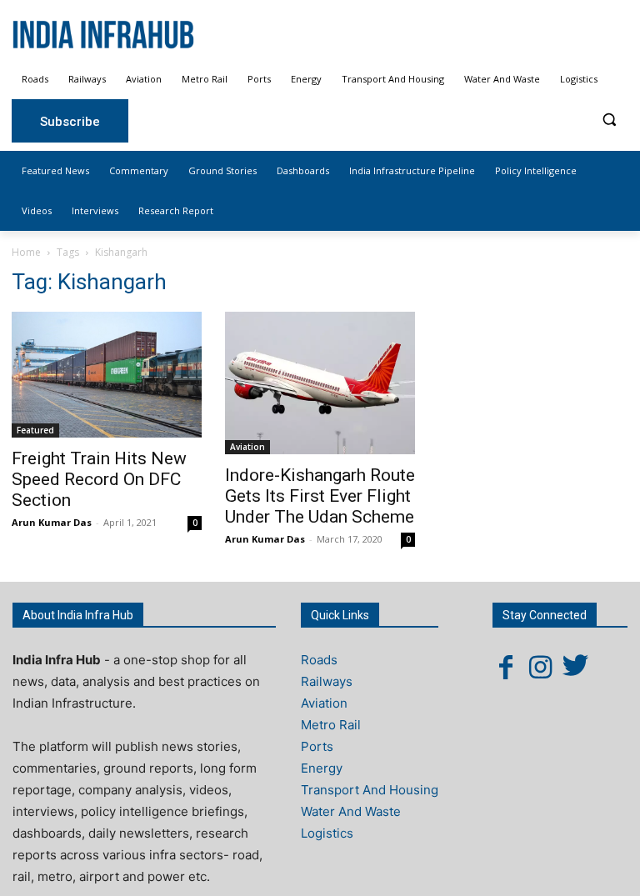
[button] (608, 119)
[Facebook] (505, 666)
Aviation (247, 447)
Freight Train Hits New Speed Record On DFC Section (99, 479)
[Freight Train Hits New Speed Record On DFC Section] (107, 375)
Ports (317, 746)
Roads (319, 660)
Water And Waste (351, 811)
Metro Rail (331, 725)
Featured (35, 430)
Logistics (327, 833)
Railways (326, 681)
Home (26, 252)
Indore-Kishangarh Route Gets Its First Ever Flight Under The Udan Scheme (320, 496)
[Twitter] (575, 666)
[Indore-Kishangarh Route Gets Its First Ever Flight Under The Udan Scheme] (320, 383)
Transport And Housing (369, 790)
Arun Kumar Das (52, 522)
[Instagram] (541, 666)
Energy (321, 768)
